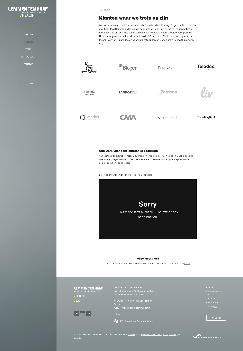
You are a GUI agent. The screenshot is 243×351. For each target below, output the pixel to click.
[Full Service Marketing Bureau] (207, 335)
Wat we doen (28, 56)
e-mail (187, 263)
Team (28, 49)
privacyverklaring (170, 334)
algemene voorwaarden (151, 334)
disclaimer (78, 338)
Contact (28, 64)
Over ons (28, 34)
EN (31, 83)
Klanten (28, 41)
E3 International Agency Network (136, 321)
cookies (131, 334)
